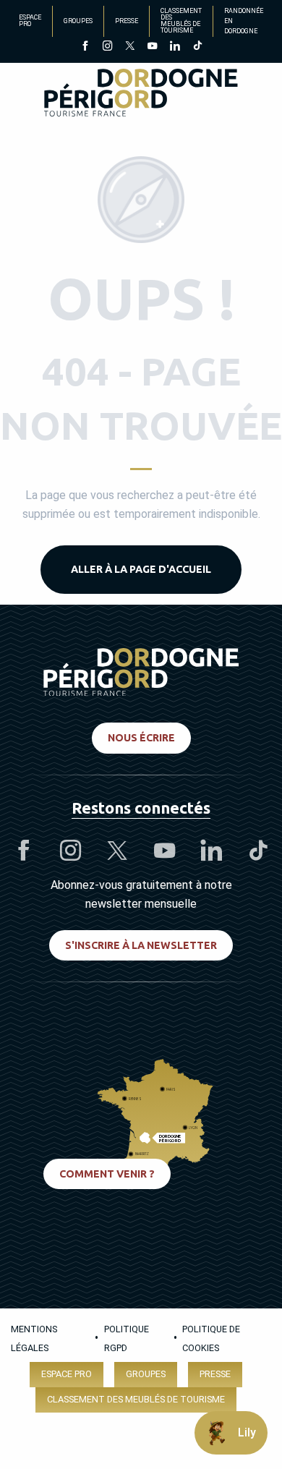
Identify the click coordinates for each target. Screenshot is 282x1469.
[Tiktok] (197, 47)
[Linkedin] (174, 47)
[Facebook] (85, 47)
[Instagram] (107, 47)
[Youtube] (152, 47)
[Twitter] (130, 47)
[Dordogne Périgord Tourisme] (141, 95)
